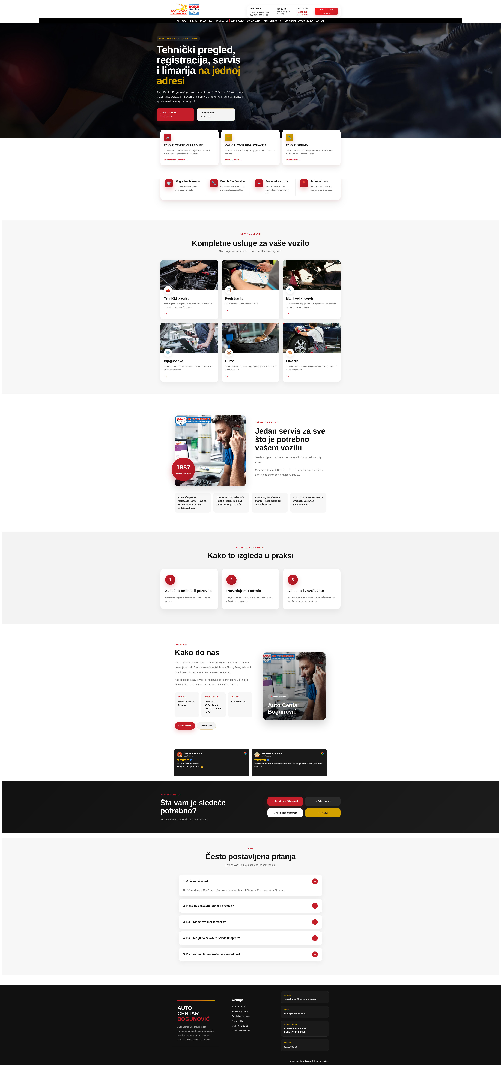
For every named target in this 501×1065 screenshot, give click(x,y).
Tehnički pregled (239, 1007)
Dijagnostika (237, 1021)
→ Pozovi (323, 813)
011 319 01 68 (302, 15)
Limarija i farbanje (240, 1026)
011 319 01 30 (302, 12)
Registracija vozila (240, 1011)
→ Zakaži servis (323, 801)
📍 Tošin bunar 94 (278, 697)
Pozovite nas (206, 726)
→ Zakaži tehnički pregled (285, 801)
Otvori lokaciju (185, 725)
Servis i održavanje (241, 1016)
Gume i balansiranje (241, 1031)
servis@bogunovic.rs (294, 1014)
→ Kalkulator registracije (285, 813)
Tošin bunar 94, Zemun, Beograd (300, 999)
